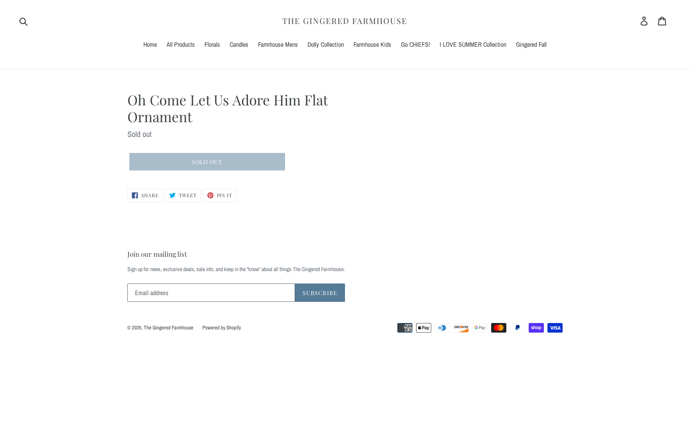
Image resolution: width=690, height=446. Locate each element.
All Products (181, 44)
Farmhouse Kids (372, 44)
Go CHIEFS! (415, 44)
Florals (212, 44)
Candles (239, 44)
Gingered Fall (531, 44)
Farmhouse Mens (278, 44)
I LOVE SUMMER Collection (473, 44)
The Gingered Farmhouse (344, 21)
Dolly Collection (325, 44)
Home (150, 44)
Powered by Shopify (221, 327)
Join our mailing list (157, 254)
